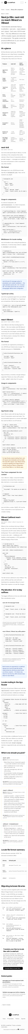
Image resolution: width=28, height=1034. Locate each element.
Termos (17, 1018)
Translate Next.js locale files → (12, 968)
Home (2, 9)
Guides (7, 9)
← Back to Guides (5, 1004)
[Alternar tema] (25, 2)
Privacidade (10, 1018)
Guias (4, 1018)
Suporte (23, 1018)
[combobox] (22, 2)
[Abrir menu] (2, 2)
